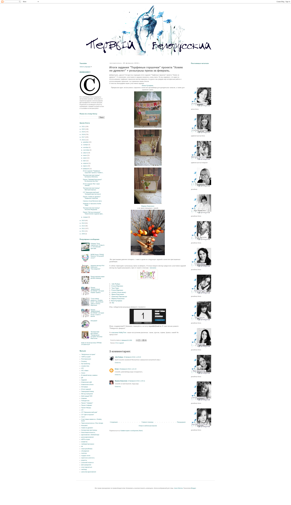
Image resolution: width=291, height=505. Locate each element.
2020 (83, 129)
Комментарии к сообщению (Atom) (131, 430)
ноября (85, 145)
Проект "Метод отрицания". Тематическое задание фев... (93, 213)
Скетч (83, 417)
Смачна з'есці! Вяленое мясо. (92, 201)
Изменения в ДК (86, 382)
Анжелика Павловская (119, 296)
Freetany (84, 361)
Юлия (117, 369)
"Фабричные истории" (88, 354)
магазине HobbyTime (119, 332)
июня (85, 158)
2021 (83, 126)
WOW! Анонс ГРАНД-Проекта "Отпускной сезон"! (97, 256)
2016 (83, 140)
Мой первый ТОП (86, 396)
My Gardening (85, 363)
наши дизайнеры (86, 448)
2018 (83, 134)
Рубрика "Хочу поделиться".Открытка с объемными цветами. (97, 246)
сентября (86, 150)
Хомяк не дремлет (87, 428)
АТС (82, 368)
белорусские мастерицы (89, 430)
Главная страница (147, 422)
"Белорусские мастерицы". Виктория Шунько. (91, 188)
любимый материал (87, 444)
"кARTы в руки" (86, 357)
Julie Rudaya (116, 284)
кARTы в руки (85, 439)
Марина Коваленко (118, 298)
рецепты (84, 460)
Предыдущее (181, 422)
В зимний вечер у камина (89, 375)
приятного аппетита (87, 458)
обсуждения (85, 451)
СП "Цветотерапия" (87, 414)
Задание (84, 380)
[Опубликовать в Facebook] (143, 340)
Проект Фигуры (86, 408)
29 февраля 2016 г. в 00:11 (136, 381)
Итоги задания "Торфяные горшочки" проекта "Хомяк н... (93, 171)
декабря (86, 142)
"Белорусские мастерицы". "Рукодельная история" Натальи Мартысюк (96, 335)
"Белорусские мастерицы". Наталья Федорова (91, 208)
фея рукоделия (86, 465)
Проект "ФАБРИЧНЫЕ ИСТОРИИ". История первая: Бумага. (97, 290)
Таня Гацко (115, 288)
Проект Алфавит (86, 405)
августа (85, 153)
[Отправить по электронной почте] (137, 340)
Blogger (193, 488)
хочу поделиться (86, 467)
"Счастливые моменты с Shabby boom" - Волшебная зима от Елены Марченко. (97, 302)
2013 (83, 226)
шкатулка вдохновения (88, 472)
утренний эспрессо (87, 462)
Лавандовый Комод (87, 391)
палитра (84, 453)
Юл (113, 303)
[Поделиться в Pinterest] (145, 340)
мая (84, 161)
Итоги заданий (119, 343)
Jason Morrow (178, 488)
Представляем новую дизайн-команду (97, 277)
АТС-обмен (84, 370)
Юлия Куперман (116, 301)
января (85, 217)
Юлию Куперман (147, 85)
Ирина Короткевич (118, 294)
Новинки (84, 398)
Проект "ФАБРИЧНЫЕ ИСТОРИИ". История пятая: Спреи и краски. (97, 313)
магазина (153, 268)
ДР (82, 377)
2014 (83, 223)
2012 (83, 228)
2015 (83, 220)
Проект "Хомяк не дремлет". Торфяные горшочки (92, 197)
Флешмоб (84, 425)
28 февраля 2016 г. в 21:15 (127, 369)
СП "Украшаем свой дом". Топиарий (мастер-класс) (92, 193)
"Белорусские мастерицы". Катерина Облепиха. (91, 176)
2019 (83, 132)
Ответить (118, 362)
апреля (85, 163)
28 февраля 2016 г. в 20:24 (132, 357)
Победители (85, 400)
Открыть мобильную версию (148, 426)
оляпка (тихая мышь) (119, 292)
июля (85, 155)
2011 (83, 231)
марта (85, 166)
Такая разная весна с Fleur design (92, 423)
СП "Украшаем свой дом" (89, 412)
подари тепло (85, 455)
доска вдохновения (87, 437)
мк (82, 446)
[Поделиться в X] (141, 340)
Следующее (114, 422)
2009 (83, 234)
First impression (86, 359)
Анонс (83, 373)
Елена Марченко (117, 286)
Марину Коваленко (147, 206)
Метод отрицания (87, 394)
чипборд (84, 469)
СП (82, 410)
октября (86, 147)
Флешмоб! (94, 321)
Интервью (84, 387)
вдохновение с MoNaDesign (90, 435)
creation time (85, 366)
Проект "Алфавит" (87, 403)
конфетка (84, 442)
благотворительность (88, 432)
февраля (86, 168)
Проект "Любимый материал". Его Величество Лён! (92, 180)
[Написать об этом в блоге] (139, 340)
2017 (83, 137)
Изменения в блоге (87, 384)
